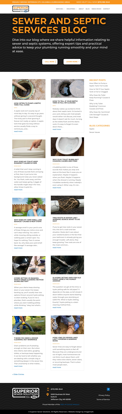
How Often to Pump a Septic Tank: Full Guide (27, 104)
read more (18, 131)
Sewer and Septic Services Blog (59, 25)
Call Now (49, 62)
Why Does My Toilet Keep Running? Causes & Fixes (26, 162)
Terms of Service (103, 399)
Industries (71, 9)
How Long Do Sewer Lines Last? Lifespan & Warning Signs (65, 339)
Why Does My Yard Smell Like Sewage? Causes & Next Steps (28, 220)
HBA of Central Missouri (69, 404)
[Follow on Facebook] (108, 389)
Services (59, 9)
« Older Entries (18, 374)
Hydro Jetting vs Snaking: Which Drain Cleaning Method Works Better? (29, 279)
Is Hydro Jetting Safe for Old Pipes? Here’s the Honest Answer (67, 279)
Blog (88, 9)
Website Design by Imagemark (81, 412)
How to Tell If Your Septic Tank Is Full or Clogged (65, 102)
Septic (15, 107)
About (81, 9)
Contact (106, 9)
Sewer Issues (17, 166)
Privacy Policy (104, 395)
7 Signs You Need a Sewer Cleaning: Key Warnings (26, 339)
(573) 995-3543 (104, 2)
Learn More (72, 62)
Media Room (96, 9)
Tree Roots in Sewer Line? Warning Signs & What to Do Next (66, 219)
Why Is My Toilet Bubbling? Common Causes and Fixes (66, 160)
